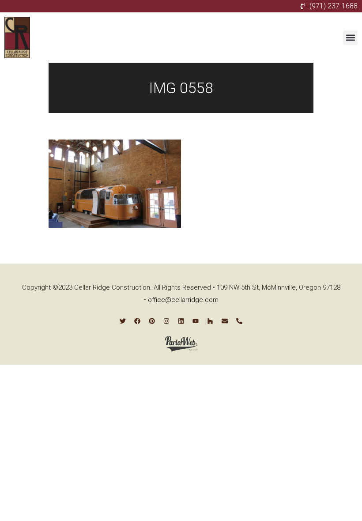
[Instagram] (166, 321)
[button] (350, 37)
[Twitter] (123, 321)
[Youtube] (195, 321)
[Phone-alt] (239, 321)
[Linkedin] (181, 321)
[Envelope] (225, 321)
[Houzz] (210, 321)
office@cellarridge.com (183, 300)
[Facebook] (137, 321)
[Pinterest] (152, 321)
